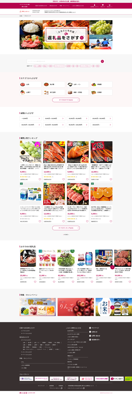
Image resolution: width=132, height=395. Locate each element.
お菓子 (35, 344)
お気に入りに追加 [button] (40, 179)
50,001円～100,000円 (75, 125)
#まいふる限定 (37, 66)
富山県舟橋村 (61, 281)
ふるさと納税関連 (25, 365)
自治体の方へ (96, 339)
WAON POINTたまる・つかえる (75, 347)
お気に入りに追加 (35, 282)
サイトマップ (41, 385)
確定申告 (70, 361)
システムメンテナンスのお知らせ (52, 10)
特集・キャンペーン (64, 5)
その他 (56, 349)
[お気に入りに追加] (40, 179)
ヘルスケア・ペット (41, 349)
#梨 (93, 66)
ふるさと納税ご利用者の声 (74, 350)
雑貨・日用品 (26, 347)
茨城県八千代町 (95, 179)
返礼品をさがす (53, 5)
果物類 (44, 342)
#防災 (97, 66)
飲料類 (29, 344)
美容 (40, 347)
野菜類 (50, 342)
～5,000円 (24, 118)
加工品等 (47, 344)
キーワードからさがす (26, 333)
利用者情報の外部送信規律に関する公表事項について (81, 385)
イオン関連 (23, 368)
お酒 (24, 344)
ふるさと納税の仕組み (73, 336)
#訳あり (45, 66)
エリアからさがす (25, 330)
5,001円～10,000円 (51, 118)
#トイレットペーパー (59, 66)
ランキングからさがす (26, 352)
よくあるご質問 (71, 352)
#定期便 (68, 66)
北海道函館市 (42, 281)
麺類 (41, 344)
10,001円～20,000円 (75, 118)
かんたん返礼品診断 (72, 344)
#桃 (77, 66)
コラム (22, 361)
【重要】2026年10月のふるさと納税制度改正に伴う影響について (60, 12)
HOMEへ (66, 234)
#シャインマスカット (85, 66)
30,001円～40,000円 (27, 125)
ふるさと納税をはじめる (78, 5)
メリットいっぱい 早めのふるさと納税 (77, 342)
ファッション (48, 347)
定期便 (50, 349)
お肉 (24, 342)
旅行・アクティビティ (28, 349)
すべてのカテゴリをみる (66, 100)
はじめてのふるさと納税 (73, 334)
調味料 (54, 344)
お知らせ (94, 332)
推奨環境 (51, 385)
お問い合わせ (96, 336)
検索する (102, 61)
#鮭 (73, 66)
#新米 (50, 66)
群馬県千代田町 (80, 281)
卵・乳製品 (57, 342)
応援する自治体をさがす (41, 5)
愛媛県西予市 (94, 221)
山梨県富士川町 (24, 179)
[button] (112, 267)
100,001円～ (96, 125)
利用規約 (61, 385)
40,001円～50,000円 (51, 125)
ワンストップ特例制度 (73, 359)
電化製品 (34, 347)
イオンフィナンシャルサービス (75, 388)
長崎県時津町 (23, 281)
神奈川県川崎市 (24, 221)
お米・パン (36, 342)
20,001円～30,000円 (99, 118)
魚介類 (29, 342)
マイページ (95, 328)
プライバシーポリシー (55, 388)
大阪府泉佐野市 (71, 179)
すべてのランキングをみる (66, 228)
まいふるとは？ (71, 339)
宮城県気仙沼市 (47, 179)
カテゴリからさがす (26, 340)
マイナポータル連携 (72, 364)
